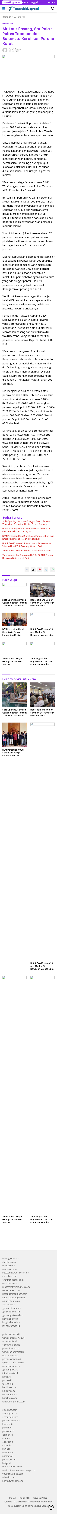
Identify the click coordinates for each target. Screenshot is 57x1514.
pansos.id (7, 1380)
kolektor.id (7, 1424)
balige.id (6, 1463)
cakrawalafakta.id (11, 1344)
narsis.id (6, 1376)
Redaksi (8, 1501)
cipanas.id (7, 1438)
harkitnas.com (9, 1397)
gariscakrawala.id (11, 1311)
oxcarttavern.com (11, 1290)
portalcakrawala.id (11, 1358)
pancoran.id (8, 1431)
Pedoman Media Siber (42, 1501)
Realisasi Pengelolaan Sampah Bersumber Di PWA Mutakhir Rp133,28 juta (26, 530)
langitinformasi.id (11, 1325)
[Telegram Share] (46, 569)
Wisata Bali (7, 23)
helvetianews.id (10, 1318)
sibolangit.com (9, 1409)
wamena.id (7, 1452)
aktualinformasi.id (11, 1300)
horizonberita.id (10, 1355)
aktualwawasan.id (11, 1366)
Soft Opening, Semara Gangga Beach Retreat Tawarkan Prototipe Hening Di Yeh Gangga (26, 523)
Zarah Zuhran (15, 49)
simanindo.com (10, 1416)
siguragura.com (10, 1413)
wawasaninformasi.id (13, 1351)
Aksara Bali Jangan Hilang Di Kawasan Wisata (26, 550)
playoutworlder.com (12, 1480)
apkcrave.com (9, 1269)
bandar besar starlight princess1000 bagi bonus (26, 1240)
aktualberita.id (9, 1341)
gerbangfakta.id (10, 1369)
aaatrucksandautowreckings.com (19, 1470)
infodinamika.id (10, 1373)
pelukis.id (7, 1427)
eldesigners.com (10, 1258)
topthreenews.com (12, 1466)
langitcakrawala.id (11, 1322)
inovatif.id (7, 1445)
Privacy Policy (40, 1498)
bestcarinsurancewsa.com (15, 1272)
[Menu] (4, 8)
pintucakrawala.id (11, 1334)
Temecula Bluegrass (38, 1505)
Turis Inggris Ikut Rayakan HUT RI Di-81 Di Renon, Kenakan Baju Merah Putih (27, 556)
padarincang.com (11, 1420)
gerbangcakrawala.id (12, 1315)
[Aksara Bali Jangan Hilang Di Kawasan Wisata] (14, 649)
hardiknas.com (9, 1387)
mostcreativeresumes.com (16, 1286)
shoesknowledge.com (13, 1297)
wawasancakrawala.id (13, 1337)
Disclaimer (21, 1501)
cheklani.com (9, 1261)
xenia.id (6, 1448)
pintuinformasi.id (10, 1348)
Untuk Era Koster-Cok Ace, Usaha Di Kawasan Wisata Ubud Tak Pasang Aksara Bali (26, 545)
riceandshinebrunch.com (14, 1293)
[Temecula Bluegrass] (23, 8)
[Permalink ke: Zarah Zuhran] (4, 49)
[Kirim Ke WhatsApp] (52, 569)
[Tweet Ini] (33, 569)
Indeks (12, 1498)
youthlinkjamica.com (12, 1473)
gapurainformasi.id (11, 1308)
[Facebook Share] (27, 569)
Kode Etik (25, 1498)
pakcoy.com (8, 1390)
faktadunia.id (8, 1304)
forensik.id (7, 1383)
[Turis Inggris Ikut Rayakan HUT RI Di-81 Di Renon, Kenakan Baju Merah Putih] (42, 649)
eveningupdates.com (13, 1279)
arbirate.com (8, 1477)
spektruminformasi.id (13, 1362)
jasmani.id (7, 1434)
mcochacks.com (10, 1283)
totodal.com (8, 1265)
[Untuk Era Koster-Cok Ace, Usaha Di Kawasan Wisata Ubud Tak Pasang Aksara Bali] (42, 619)
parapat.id (7, 1455)
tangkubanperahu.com (13, 1401)
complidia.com (9, 1276)
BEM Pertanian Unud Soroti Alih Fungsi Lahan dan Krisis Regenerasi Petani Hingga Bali (28, 537)
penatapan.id (9, 1459)
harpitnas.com (9, 1394)
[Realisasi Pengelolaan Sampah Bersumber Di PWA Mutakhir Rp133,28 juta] (42, 590)
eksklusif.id (7, 1441)
